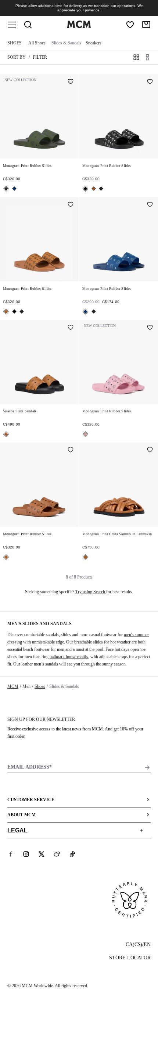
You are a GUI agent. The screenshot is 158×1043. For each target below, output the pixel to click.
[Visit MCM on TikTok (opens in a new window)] (72, 854)
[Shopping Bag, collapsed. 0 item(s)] (146, 24)
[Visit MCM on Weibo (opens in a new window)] (57, 854)
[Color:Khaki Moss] (6, 189)
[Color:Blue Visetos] (14, 188)
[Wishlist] (130, 24)
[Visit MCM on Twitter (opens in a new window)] (41, 854)
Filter (40, 57)
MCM (12, 686)
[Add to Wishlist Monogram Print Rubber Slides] (70, 82)
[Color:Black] (85, 189)
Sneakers (93, 42)
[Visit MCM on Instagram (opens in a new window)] (26, 854)
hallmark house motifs (69, 656)
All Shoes (37, 42)
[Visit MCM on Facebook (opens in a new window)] (10, 854)
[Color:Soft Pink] (85, 434)
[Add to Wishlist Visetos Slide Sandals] (70, 328)
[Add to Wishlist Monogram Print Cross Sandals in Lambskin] (150, 450)
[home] (79, 26)
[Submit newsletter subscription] (147, 767)
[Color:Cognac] (93, 188)
